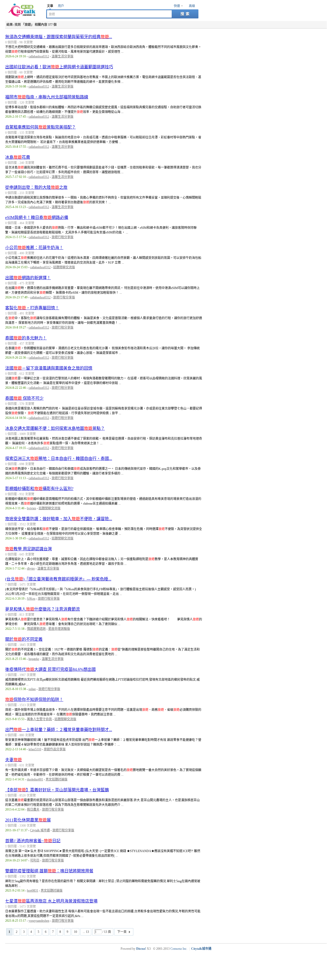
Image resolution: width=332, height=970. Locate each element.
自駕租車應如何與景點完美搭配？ (40, 127)
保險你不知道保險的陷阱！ (34, 699)
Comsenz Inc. (178, 949)
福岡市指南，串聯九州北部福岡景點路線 (46, 97)
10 (75, 932)
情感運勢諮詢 (36, 629)
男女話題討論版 (56, 779)
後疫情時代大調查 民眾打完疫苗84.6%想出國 (50, 669)
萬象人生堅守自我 (39, 719)
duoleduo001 (35, 779)
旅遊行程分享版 (62, 237)
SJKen (31, 598)
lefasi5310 (35, 749)
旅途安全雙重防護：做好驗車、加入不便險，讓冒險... (58, 519)
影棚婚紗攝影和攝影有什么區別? (39, 488)
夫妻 (13, 760)
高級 (192, 6)
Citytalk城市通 (201, 949)
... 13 (86, 932)
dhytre (31, 568)
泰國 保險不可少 (24, 398)
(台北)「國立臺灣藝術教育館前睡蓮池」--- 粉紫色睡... (58, 579)
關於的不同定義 (24, 639)
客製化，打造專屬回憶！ (32, 308)
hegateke (34, 659)
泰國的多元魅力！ (26, 338)
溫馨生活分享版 (62, 56)
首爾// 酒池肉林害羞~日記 (32, 841)
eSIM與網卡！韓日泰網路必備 (36, 217)
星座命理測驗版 (59, 629)
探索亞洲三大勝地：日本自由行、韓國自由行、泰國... (58, 458)
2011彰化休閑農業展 (28, 820)
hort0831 (32, 890)
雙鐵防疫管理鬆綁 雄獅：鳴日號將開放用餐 (49, 871)
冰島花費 (17, 157)
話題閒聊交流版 (64, 267)
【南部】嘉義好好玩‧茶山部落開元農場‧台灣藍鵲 (57, 790)
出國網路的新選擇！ (28, 278)
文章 (50, 6)
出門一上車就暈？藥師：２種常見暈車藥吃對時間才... (58, 729)
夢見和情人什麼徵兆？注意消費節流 (42, 609)
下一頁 (122, 932)
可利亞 (34, 860)
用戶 (61, 6)
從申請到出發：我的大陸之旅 (36, 187)
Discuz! (141, 949)
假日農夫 (33, 809)
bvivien (31, 508)
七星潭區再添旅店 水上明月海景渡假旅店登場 (51, 901)
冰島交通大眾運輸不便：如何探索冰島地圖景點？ (55, 428)
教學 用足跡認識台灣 (28, 549)
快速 (177, 6)
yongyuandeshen (39, 920)
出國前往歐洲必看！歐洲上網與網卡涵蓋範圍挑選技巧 (59, 67)
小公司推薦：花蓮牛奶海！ (34, 247)
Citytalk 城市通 (40, 830)
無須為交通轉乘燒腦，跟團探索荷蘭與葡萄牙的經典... (58, 37)
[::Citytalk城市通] (23, 15)
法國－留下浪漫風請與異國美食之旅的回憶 (48, 368)
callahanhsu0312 (39, 56)
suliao (32, 689)
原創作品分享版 (55, 749)
